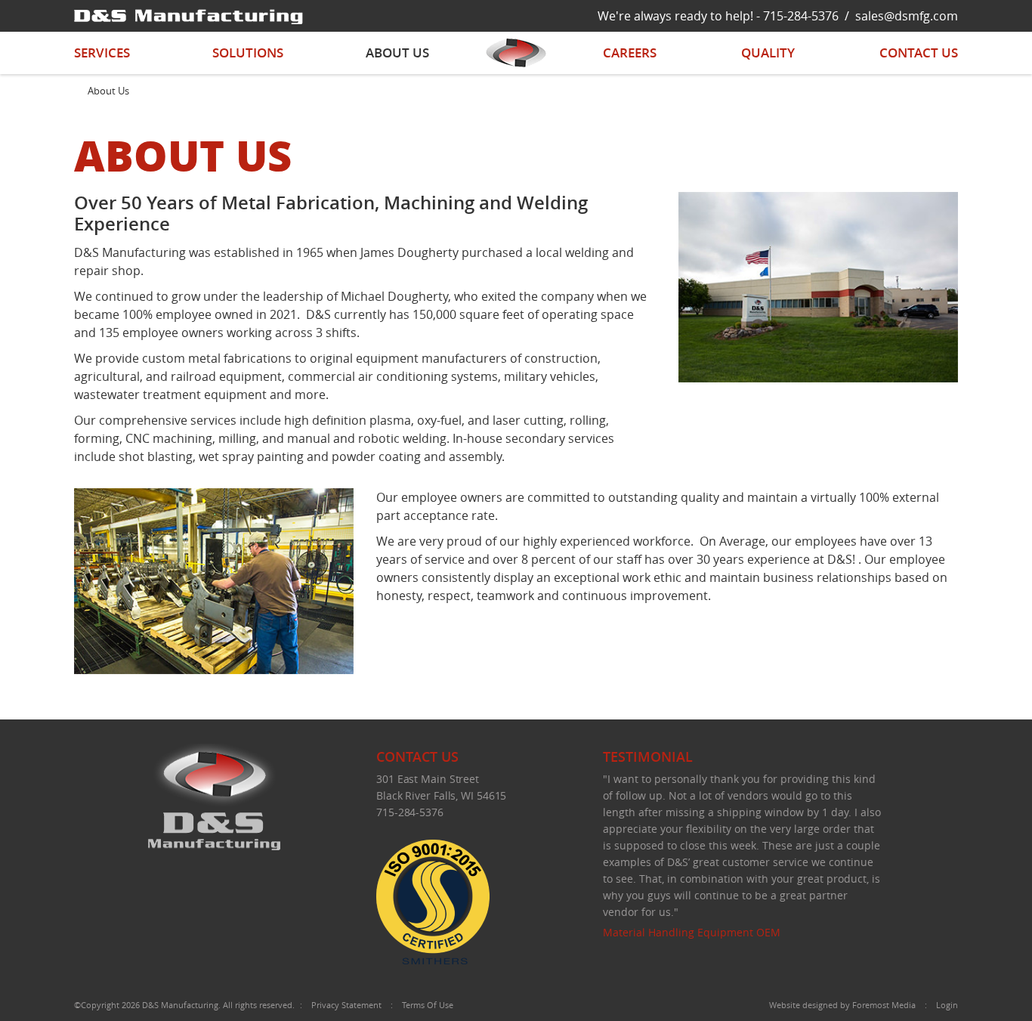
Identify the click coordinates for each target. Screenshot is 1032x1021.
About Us (397, 52)
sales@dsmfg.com (906, 16)
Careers (630, 52)
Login (947, 1004)
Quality (768, 52)
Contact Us (918, 52)
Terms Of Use (427, 1004)
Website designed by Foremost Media (842, 1004)
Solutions (247, 52)
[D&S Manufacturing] (188, 15)
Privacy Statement (346, 1004)
